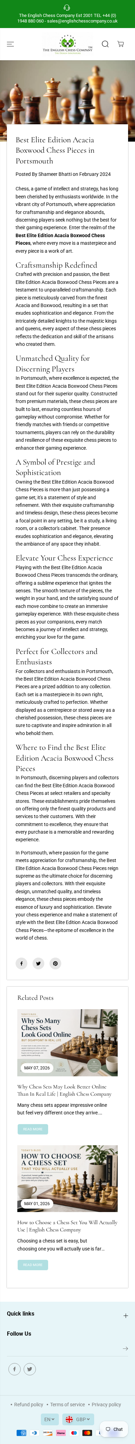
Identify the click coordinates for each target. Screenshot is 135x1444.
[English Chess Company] (67, 44)
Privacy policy (106, 1404)
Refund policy (28, 1404)
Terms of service (67, 1404)
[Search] (105, 44)
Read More (33, 1129)
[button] (11, 44)
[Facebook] (21, 963)
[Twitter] (38, 963)
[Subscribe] (125, 1350)
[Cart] (120, 44)
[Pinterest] (55, 963)
